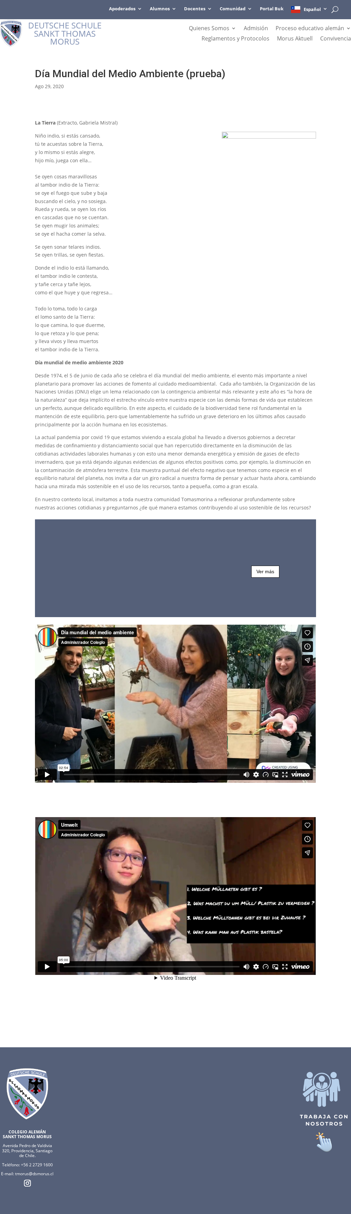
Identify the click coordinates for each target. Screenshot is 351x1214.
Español (312, 9)
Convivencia (335, 39)
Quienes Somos (209, 29)
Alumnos (160, 9)
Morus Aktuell (295, 39)
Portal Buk (271, 9)
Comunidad (232, 9)
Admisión (256, 29)
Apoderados (122, 9)
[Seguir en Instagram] (27, 1183)
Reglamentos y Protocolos (235, 39)
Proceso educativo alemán (310, 29)
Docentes (194, 9)
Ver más (265, 571)
